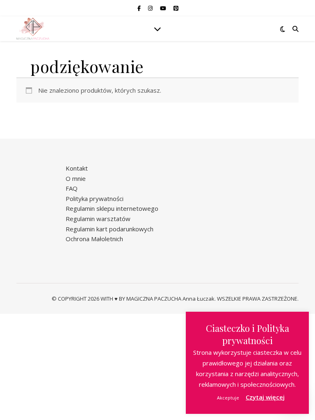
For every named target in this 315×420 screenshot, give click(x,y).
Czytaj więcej (265, 397)
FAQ (72, 188)
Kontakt (77, 168)
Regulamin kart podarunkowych (109, 229)
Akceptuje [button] (228, 398)
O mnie (76, 178)
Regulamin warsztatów (98, 219)
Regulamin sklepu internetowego (112, 208)
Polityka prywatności (94, 198)
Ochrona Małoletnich (94, 239)
